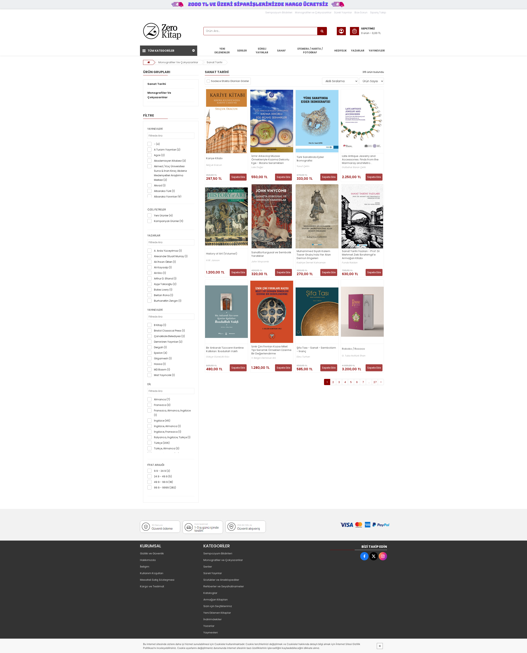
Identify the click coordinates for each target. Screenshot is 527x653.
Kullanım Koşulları (151, 573)
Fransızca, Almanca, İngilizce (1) (172, 413)
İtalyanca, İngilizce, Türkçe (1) (172, 437)
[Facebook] (364, 556)
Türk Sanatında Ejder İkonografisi (310, 158)
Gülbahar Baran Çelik (354, 167)
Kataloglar (210, 593)
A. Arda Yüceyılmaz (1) (168, 250)
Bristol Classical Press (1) (169, 330)
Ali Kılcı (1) (160, 273)
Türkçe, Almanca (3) (166, 448)
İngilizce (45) (162, 420)
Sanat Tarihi (214, 62)
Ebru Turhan (303, 356)
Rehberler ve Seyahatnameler (223, 586)
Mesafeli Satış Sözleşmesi (157, 580)
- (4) (157, 144)
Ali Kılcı (225, 356)
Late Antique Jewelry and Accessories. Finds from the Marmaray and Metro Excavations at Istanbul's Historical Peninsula (360, 159)
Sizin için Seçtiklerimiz (217, 606)
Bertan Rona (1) (163, 295)
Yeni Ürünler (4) (163, 215)
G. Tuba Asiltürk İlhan (353, 355)
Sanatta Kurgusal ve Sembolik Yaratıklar (271, 254)
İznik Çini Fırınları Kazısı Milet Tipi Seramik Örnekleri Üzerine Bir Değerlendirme (271, 350)
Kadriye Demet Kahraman (311, 262)
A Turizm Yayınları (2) (167, 149)
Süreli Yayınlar (343, 12)
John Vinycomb (260, 261)
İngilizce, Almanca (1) (167, 426)
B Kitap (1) (160, 325)
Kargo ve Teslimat (152, 586)
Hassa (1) (160, 364)
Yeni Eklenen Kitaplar (217, 613)
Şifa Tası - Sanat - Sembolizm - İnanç (316, 349)
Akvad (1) (160, 185)
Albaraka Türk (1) (164, 191)
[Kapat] (380, 646)
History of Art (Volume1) (221, 254)
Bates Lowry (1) (163, 289)
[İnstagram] (383, 556)
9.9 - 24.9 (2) (162, 471)
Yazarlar (209, 626)
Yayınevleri (210, 632)
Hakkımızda (148, 560)
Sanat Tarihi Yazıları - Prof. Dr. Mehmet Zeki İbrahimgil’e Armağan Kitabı (361, 255)
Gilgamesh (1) (163, 358)
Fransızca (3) (162, 405)
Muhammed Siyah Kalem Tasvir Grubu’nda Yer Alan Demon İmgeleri (314, 255)
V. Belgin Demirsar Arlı (263, 358)
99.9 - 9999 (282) (165, 487)
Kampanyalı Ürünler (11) (168, 221)
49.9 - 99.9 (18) (163, 482)
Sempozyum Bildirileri (278, 12)
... (369, 382)
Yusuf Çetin (303, 166)
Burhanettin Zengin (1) (167, 301)
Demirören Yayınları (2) (168, 341)
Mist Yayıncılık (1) (164, 375)
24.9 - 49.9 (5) (163, 476)
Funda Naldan (350, 262)
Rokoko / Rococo (353, 349)
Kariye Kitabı (214, 158)
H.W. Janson (213, 260)
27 (375, 382)
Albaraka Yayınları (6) (167, 196)
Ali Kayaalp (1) (163, 267)
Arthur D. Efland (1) (165, 278)
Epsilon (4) (160, 353)
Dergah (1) (160, 347)
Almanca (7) (162, 399)
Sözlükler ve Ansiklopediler (221, 580)
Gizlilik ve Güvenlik (152, 553)
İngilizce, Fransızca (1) (167, 431)
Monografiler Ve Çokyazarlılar (178, 62)
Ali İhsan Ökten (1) (165, 262)
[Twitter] (374, 556)
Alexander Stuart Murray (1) (171, 256)
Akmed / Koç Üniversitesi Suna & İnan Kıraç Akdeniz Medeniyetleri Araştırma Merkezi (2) (170, 173)
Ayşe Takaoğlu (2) (165, 284)
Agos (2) (159, 155)
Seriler (207, 567)
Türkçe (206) (162, 443)
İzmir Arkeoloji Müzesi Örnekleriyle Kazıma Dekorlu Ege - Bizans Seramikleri (270, 159)
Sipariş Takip (378, 12)
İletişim (144, 567)
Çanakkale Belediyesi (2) (169, 336)
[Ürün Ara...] (322, 31)
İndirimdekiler (212, 619)
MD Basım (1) (162, 369)
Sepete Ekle (238, 177)
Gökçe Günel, (213, 356)
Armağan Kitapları (215, 600)
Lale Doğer (257, 167)
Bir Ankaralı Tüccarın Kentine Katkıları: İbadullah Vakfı (225, 349)
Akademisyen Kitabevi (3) (170, 160)
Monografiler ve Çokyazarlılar (313, 12)
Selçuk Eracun (214, 165)
